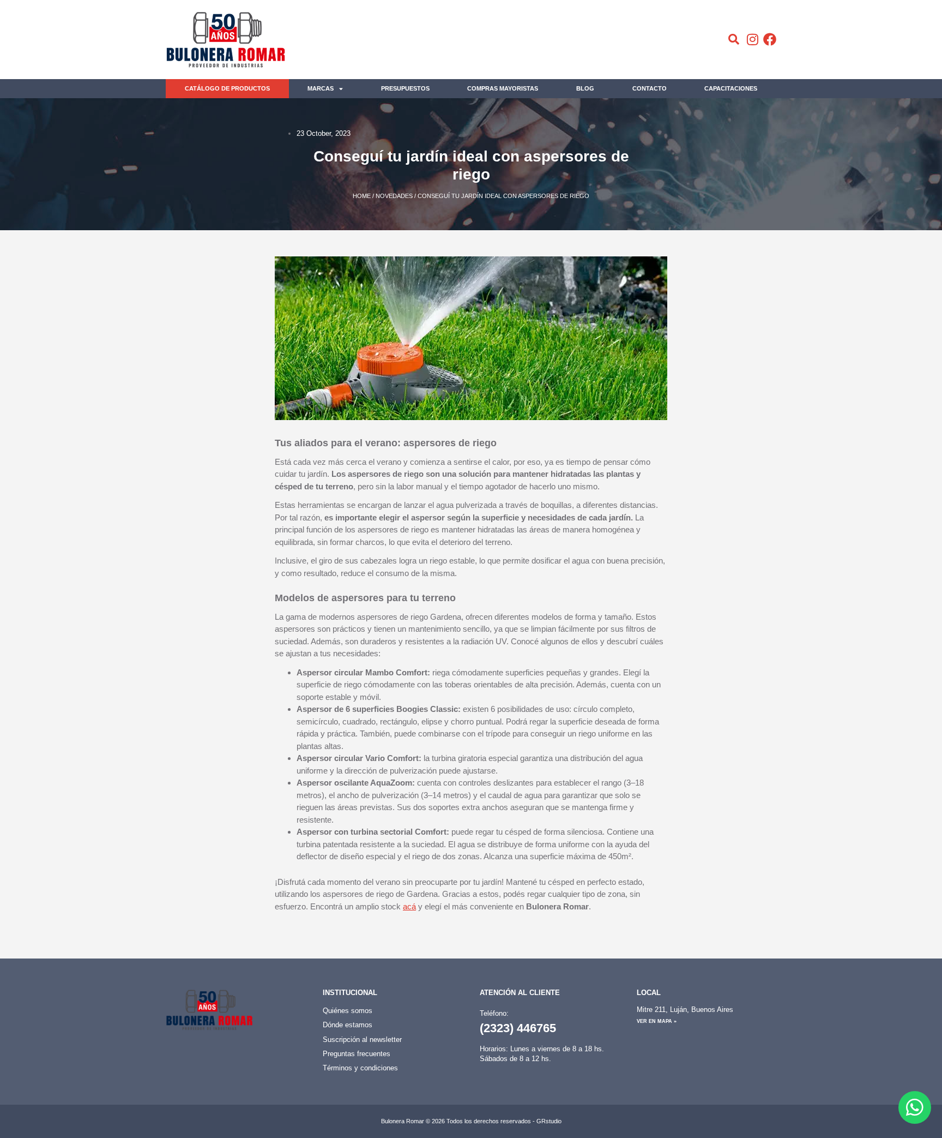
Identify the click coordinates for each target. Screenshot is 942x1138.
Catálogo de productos (227, 88)
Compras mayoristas (502, 88)
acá (409, 906)
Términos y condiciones (360, 1068)
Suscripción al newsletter (362, 1039)
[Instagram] (752, 39)
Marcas (320, 88)
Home (362, 196)
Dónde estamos (347, 1025)
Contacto (649, 88)
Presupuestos (405, 88)
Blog (585, 88)
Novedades (394, 196)
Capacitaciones (730, 88)
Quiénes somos (347, 1011)
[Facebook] (769, 39)
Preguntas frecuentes (356, 1054)
